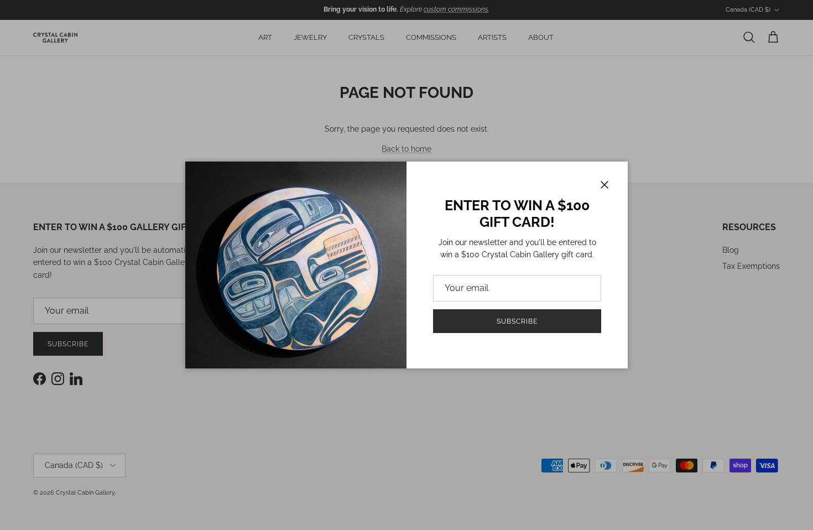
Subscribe (517, 321)
